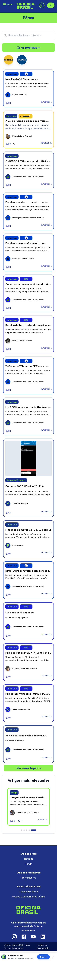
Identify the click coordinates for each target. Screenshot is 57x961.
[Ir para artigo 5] (33, 830)
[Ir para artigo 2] (24, 830)
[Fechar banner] (53, 957)
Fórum (28, 863)
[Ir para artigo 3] (26, 830)
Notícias (28, 858)
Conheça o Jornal (28, 891)
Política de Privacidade (43, 946)
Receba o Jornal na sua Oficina (28, 896)
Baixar (43, 957)
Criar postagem (28, 47)
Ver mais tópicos (28, 768)
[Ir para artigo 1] (21, 830)
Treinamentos (28, 877)
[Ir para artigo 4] (29, 830)
